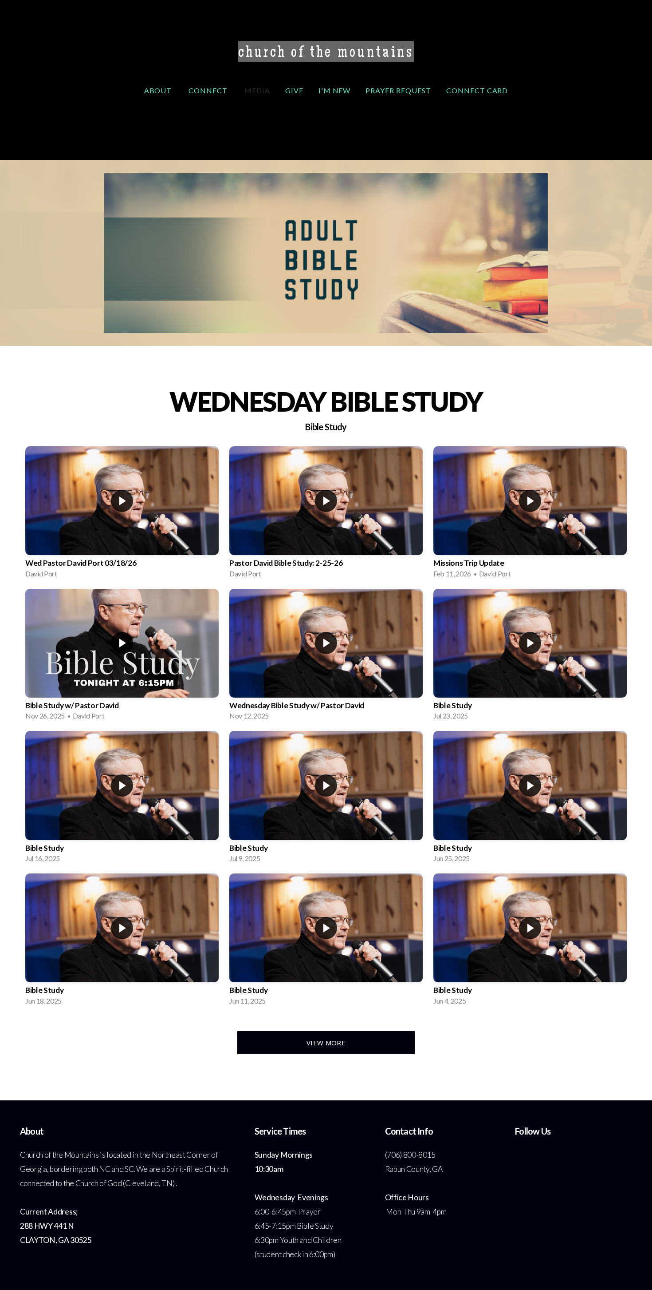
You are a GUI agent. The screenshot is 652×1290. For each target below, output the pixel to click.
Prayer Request (398, 90)
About (159, 90)
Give (294, 90)
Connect (209, 90)
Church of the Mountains (326, 54)
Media (257, 90)
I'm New (334, 90)
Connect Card (477, 90)
